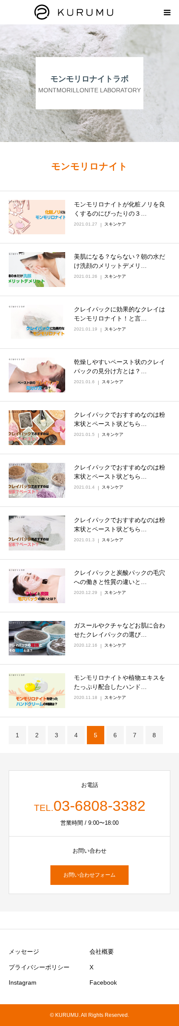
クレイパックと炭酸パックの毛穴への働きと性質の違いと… (119, 577)
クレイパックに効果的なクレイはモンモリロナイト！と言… (119, 314)
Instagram (22, 982)
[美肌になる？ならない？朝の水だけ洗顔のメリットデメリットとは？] (37, 269)
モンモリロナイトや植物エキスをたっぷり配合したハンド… (119, 682)
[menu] (167, 12)
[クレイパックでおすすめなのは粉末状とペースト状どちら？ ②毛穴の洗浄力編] (37, 480)
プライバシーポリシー (39, 967)
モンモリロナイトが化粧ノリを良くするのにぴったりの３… (119, 209)
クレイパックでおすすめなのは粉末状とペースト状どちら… (119, 419)
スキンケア (115, 224)
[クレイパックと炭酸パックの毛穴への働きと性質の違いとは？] (37, 585)
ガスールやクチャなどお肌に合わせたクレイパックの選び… (119, 630)
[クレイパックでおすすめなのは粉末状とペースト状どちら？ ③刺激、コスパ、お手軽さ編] (37, 427)
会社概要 (102, 951)
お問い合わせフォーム (89, 875)
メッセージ (24, 951)
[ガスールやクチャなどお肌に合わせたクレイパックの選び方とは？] (37, 638)
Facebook (103, 982)
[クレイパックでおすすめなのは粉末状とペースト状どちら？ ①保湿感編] (37, 533)
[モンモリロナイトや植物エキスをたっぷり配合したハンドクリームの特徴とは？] (37, 690)
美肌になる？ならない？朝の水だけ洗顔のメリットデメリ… (119, 261)
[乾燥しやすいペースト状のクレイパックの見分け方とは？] (37, 375)
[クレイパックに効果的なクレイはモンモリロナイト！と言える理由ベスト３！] (37, 322)
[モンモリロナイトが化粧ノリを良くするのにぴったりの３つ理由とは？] (37, 217)
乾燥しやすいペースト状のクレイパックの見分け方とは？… (119, 366)
